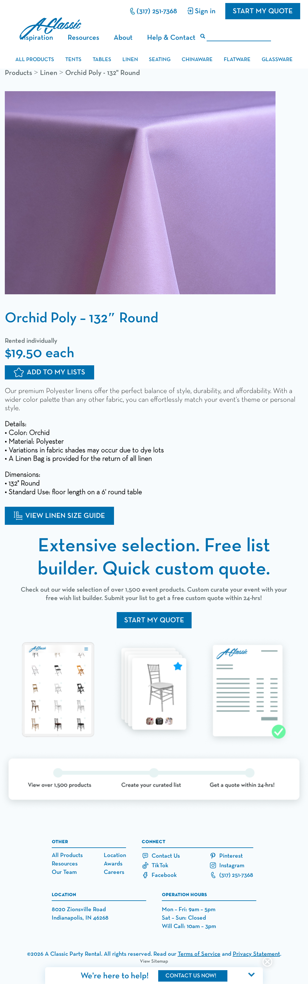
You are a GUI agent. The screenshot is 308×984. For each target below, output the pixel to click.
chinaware (197, 59)
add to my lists (56, 372)
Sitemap (159, 961)
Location (115, 855)
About (123, 37)
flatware (237, 59)
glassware (277, 59)
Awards (113, 864)
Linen (48, 72)
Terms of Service (199, 954)
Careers (114, 872)
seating (160, 59)
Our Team (64, 872)
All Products (67, 855)
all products (34, 59)
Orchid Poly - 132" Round (102, 72)
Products (18, 72)
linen (130, 59)
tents (73, 59)
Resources (83, 37)
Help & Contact (171, 37)
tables (102, 59)
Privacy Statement (256, 954)
